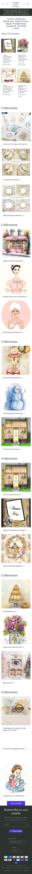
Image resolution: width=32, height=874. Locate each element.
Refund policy (18, 867)
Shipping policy (8, 870)
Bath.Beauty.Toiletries (12, 332)
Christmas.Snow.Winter (13, 413)
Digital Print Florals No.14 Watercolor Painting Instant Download (23, 58)
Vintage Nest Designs (15, 865)
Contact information (17, 870)
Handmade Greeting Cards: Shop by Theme (14, 729)
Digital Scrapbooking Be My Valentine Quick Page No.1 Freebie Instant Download (8, 89)
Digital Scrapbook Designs (14, 530)
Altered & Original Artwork (15, 144)
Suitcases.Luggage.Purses (13, 749)
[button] (3, 4)
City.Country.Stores (11, 449)
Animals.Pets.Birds (11, 180)
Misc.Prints (8, 683)
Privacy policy (10, 867)
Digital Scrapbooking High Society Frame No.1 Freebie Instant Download (7, 59)
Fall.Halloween (9, 611)
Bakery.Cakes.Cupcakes (12, 261)
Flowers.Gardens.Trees (12, 647)
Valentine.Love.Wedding (13, 796)
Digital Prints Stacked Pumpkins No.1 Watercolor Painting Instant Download (23, 89)
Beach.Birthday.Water (12, 378)
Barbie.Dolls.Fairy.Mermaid (14, 297)
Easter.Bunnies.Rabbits (13, 566)
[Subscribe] (27, 825)
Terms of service (26, 867)
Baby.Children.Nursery (12, 215)
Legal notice (26, 870)
